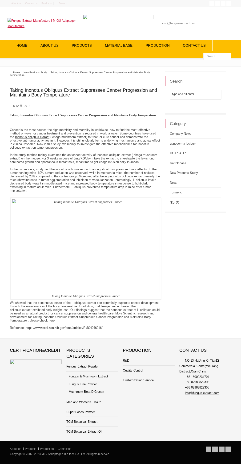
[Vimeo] (223, 3)
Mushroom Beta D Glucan (86, 391)
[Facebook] (217, 3)
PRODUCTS (82, 45)
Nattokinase (178, 163)
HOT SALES (178, 153)
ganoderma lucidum (183, 143)
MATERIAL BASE (119, 45)
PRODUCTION (158, 45)
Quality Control (133, 370)
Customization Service (138, 380)
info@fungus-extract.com (202, 393)
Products (46, 3)
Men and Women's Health (83, 402)
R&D (126, 360)
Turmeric (176, 192)
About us (16, 3)
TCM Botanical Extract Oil (84, 431)
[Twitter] (211, 3)
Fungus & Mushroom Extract (88, 376)
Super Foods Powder (80, 412)
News (173, 182)
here (52, 320)
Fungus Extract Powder (82, 366)
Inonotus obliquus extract (32, 137)
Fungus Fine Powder (83, 384)
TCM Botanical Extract (81, 421)
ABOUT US (49, 45)
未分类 (174, 202)
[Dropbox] (228, 3)
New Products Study (184, 173)
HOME (21, 45)
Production (47, 449)
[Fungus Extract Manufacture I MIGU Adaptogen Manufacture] (43, 26)
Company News (180, 133)
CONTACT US (194, 45)
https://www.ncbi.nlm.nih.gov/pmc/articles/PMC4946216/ (64, 328)
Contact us (31, 3)
